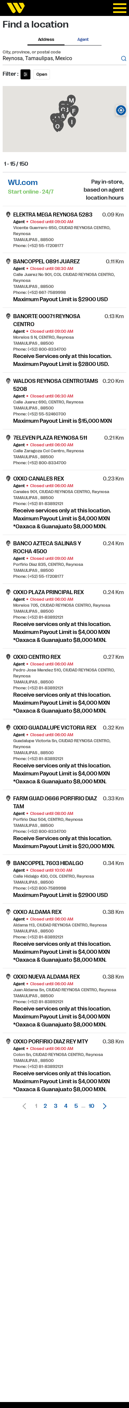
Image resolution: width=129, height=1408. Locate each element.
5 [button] (76, 1106)
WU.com (23, 182)
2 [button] (45, 1106)
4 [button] (65, 1106)
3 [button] (55, 1106)
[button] (102, 1106)
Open (41, 74)
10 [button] (91, 1106)
